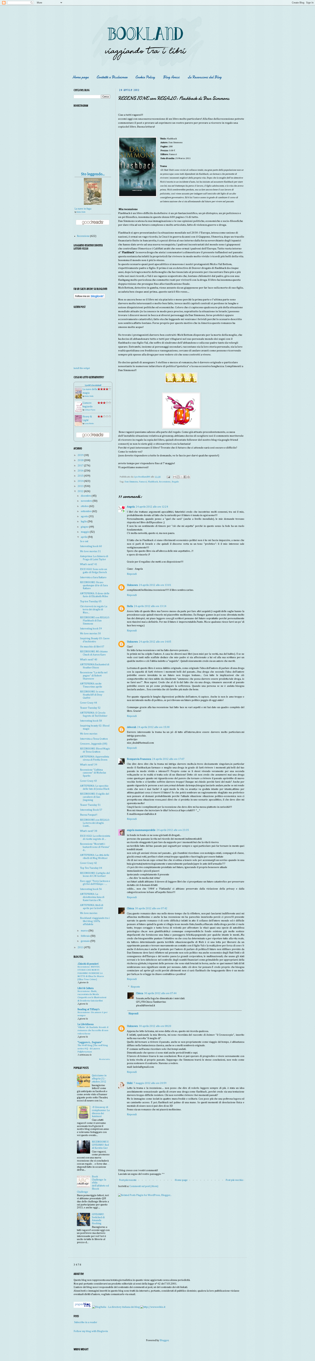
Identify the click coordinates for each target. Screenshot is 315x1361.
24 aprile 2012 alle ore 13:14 (150, 606)
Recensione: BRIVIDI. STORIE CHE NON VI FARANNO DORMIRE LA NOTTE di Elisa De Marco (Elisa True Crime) (90, 973)
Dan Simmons (131, 482)
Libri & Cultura (85, 988)
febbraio (86, 936)
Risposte (135, 987)
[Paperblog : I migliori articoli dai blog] (83, 1307)
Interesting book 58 (91, 721)
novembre (87, 501)
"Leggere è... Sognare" (89, 1042)
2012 (81, 491)
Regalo (175, 482)
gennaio (85, 941)
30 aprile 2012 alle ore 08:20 (155, 1026)
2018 (81, 460)
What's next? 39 (88, 764)
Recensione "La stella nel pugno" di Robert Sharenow (93, 675)
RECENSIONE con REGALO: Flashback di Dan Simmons (95, 620)
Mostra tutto (104, 1059)
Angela (131, 507)
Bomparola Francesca (139, 759)
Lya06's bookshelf (93, 385)
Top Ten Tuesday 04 (91, 868)
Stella (130, 606)
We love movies (88, 734)
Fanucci (143, 482)
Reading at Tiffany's (88, 1009)
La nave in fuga (83, 208)
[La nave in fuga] (93, 204)
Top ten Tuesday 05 (91, 601)
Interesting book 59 (91, 628)
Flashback (153, 482)
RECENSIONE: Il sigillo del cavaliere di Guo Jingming (94, 797)
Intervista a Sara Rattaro (93, 577)
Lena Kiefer (89, 423)
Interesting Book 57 (91, 810)
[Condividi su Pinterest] (188, 477)
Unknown (132, 585)
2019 (81, 455)
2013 (81, 486)
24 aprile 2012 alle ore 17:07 (168, 759)
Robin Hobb (81, 212)
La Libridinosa (85, 1024)
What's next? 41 (88, 564)
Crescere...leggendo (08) (93, 744)
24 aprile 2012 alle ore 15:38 (153, 727)
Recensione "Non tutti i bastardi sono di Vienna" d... (95, 847)
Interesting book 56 (91, 889)
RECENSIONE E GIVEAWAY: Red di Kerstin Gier (100, 1145)
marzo (85, 930)
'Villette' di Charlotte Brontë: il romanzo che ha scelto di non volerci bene (92, 1030)
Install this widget (82, 368)
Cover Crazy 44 (88, 703)
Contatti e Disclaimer (112, 77)
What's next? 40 (88, 659)
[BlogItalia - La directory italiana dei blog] (116, 1307)
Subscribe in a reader (85, 1322)
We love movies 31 (90, 551)
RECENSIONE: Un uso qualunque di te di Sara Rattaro (94, 585)
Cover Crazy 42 (88, 863)
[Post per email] (168, 477)
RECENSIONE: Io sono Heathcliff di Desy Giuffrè (92, 694)
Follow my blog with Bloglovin (91, 1331)
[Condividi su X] (181, 477)
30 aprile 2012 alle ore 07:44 (160, 993)
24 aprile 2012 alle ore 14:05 (155, 642)
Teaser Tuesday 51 (90, 805)
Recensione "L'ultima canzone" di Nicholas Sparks (93, 773)
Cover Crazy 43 (88, 781)
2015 (81, 476)
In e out (84, 541)
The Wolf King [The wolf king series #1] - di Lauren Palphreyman (92, 1048)
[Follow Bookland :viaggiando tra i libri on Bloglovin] (89, 298)
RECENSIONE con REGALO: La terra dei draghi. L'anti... (95, 823)
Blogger (164, 1340)
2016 (81, 470)
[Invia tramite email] (174, 477)
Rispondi (132, 574)
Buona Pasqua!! (88, 815)
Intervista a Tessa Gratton (94, 739)
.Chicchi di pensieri (87, 964)
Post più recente (128, 1180)
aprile (84, 537)
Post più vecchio (234, 1180)
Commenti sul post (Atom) (143, 1186)
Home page (80, 77)
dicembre (86, 496)
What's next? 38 (88, 831)
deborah (131, 727)
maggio (85, 532)
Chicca (130, 908)
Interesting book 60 (91, 546)
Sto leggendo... (93, 174)
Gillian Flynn (90, 410)
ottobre (85, 506)
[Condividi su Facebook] (185, 477)
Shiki (130, 1083)
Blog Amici (171, 77)
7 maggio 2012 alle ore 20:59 (150, 1083)
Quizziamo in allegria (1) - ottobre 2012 (99, 1078)
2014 (81, 481)
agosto (85, 516)
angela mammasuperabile (141, 830)
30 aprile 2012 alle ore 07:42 (151, 908)
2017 (81, 465)
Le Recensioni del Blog (204, 77)
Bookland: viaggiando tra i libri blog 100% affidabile (95, 921)
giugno (85, 527)
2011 (81, 947)
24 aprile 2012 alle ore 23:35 (173, 830)
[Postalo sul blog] (178, 477)
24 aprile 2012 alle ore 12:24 (152, 507)
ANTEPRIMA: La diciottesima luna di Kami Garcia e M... (92, 897)
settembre (86, 511)
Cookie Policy (145, 77)
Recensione (165, 482)
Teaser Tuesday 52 (90, 708)
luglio (84, 521)
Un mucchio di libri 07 (92, 646)
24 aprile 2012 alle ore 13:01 (155, 585)
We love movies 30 (90, 633)
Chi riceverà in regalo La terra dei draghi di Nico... (93, 609)
